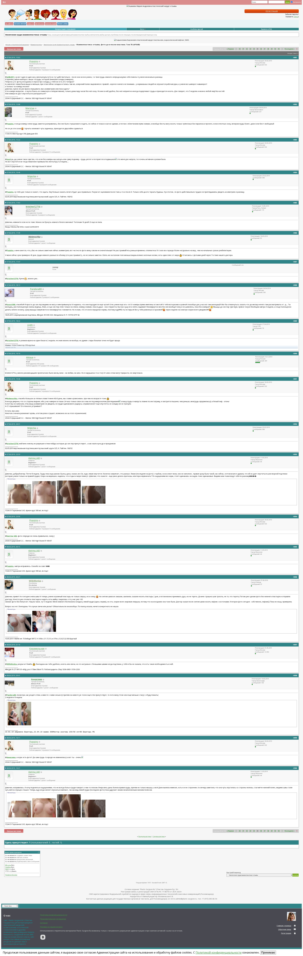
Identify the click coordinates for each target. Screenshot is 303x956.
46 (261, 49)
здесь (296, 16)
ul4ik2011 (10, 77)
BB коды (8, 865)
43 (250, 49)
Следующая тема (159, 837)
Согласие (44, 923)
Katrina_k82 (12, 536)
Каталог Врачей (20, 24)
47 (264, 49)
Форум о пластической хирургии (17, 45)
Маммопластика (36, 45)
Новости (30, 24)
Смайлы (8, 867)
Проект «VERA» (63, 24)
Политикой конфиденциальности (219, 952)
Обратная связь (284, 929)
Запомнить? (297, 2)
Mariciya (29, 108)
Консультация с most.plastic (65, 29)
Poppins (33, 61)
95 (279, 49)
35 (240, 49)
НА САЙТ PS (9, 24)
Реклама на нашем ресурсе (51, 927)
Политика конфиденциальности (53, 915)
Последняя (289, 49)
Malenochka (12, 398)
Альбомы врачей (196, 29)
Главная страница (284, 926)
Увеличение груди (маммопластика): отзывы (59, 45)
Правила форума (11, 875)
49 (271, 49)
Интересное (39, 24)
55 (275, 49)
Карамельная (37, 648)
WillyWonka (12, 664)
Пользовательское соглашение (53, 919)
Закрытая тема (14, 49)
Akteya (29, 357)
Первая (230, 49)
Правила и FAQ (266, 29)
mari (9, 159)
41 (243, 49)
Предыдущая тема (144, 837)
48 (268, 49)
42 (247, 49)
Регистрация (272, 11)
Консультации (50, 24)
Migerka (31, 176)
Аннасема (11, 757)
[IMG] (7, 869)
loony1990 (11, 304)
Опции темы (292, 53)
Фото (142, 29)
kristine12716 (12, 278)
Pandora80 (36, 288)
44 (254, 49)
